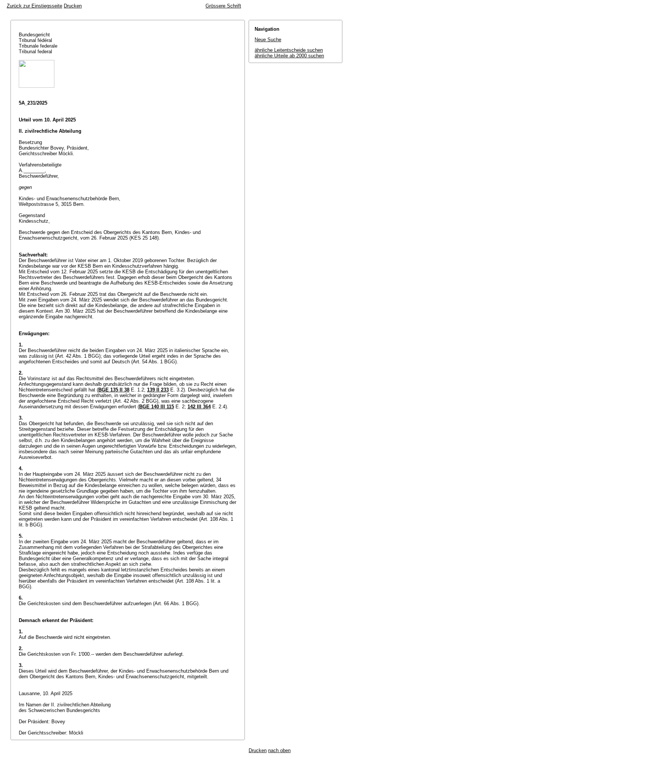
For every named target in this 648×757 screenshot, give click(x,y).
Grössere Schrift (223, 6)
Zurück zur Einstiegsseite (34, 6)
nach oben (279, 750)
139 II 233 (158, 390)
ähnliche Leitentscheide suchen (289, 50)
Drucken (73, 6)
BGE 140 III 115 (156, 406)
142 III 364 (199, 406)
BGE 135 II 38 (113, 390)
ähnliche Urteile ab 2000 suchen (289, 55)
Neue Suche (268, 39)
